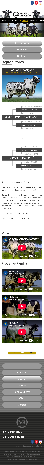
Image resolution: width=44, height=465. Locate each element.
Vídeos (22, 398)
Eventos (33, 20)
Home (4, 20)
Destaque (22, 56)
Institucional (13, 20)
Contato (22, 404)
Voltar (22, 353)
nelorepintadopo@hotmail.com (28, 446)
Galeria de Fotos (22, 392)
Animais (25, 20)
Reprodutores (22, 43)
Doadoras (22, 49)
